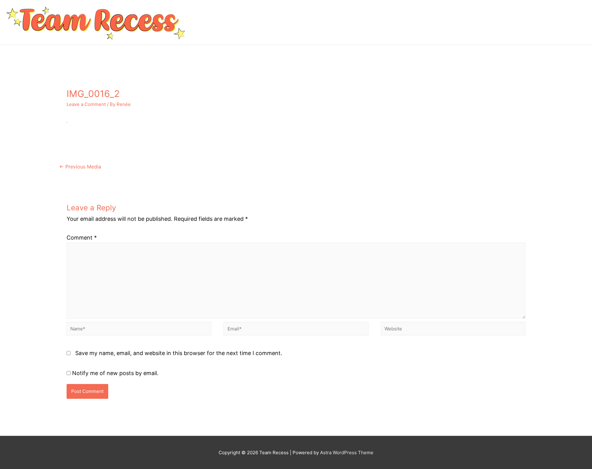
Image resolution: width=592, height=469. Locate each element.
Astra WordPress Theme (346, 452)
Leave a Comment (86, 104)
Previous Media (80, 167)
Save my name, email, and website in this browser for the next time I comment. (178, 353)
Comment (82, 237)
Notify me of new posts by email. (115, 373)
